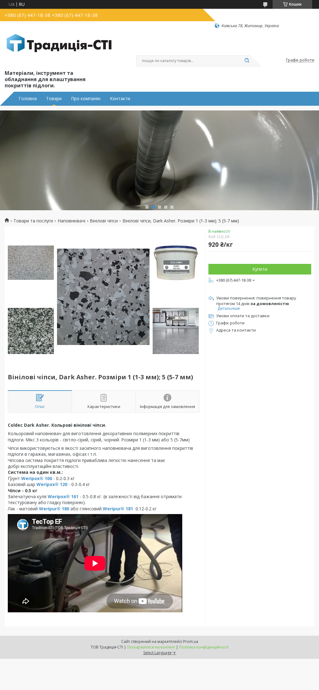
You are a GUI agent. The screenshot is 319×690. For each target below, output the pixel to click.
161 (74, 496)
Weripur (48, 509)
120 (63, 484)
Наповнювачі (71, 221)
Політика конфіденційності (204, 647)
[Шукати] (246, 60)
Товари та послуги (33, 221)
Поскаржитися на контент (151, 647)
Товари (54, 98)
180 (64, 509)
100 (47, 478)
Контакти (120, 98)
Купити (259, 269)
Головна (28, 98)
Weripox (30, 478)
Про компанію (86, 98)
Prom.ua (190, 641)
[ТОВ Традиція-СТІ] (59, 48)
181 (128, 509)
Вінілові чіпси (104, 221)
